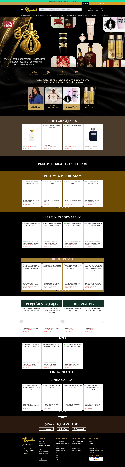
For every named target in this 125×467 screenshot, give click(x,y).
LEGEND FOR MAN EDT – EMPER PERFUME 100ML (31, 201)
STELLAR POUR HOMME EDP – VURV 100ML (51, 144)
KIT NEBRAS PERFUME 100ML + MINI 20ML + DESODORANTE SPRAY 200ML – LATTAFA (51, 364)
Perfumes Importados (103, 15)
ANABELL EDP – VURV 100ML (30, 144)
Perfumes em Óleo (70, 15)
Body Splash (49, 15)
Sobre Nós (92, 3)
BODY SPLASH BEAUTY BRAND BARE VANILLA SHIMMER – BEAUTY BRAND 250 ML (72, 285)
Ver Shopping (73, 1)
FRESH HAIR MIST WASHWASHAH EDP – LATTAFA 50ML (31, 405)
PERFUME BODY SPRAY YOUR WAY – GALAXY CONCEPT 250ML (31, 242)
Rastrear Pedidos (76, 450)
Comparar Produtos (77, 446)
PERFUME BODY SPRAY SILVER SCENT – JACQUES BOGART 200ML (51, 243)
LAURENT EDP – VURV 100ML (92, 144)
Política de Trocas (93, 453)
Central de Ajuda (93, 448)
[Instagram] (97, 3)
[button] (2, 42)
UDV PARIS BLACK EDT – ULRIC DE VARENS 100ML (92, 201)
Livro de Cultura (43, 443)
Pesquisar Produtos (77, 443)
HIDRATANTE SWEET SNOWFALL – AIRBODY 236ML (93, 327)
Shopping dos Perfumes (78, 441)
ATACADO (85, 3)
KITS (86, 15)
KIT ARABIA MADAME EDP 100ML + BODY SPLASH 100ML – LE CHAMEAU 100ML (31, 364)
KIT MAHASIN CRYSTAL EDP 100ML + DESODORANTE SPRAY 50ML (72, 364)
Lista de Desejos (76, 448)
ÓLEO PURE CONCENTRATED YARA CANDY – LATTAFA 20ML (30, 327)
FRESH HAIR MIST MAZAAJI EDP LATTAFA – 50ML (72, 404)
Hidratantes (79, 15)
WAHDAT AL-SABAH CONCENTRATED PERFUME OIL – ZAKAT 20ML (52, 328)
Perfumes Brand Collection (38, 15)
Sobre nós (41, 441)
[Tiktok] (100, 3)
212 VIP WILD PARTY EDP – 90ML (73, 200)
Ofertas (91, 443)
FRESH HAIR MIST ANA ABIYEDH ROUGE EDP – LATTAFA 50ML (93, 404)
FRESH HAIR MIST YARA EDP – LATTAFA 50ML (51, 404)
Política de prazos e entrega (96, 450)
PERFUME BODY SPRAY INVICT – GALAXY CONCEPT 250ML (73, 242)
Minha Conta (92, 441)
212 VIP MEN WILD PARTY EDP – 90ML (52, 201)
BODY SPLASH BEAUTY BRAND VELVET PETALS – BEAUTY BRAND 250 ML (51, 285)
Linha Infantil (93, 15)
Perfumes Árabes (26, 15)
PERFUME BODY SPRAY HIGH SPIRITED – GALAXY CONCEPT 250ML (92, 243)
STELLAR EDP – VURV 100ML (71, 144)
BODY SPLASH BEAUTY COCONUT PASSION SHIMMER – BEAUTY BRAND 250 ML (31, 285)
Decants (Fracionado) (59, 15)
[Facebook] (103, 3)
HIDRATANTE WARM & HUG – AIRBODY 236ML (72, 327)
